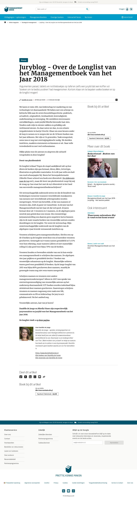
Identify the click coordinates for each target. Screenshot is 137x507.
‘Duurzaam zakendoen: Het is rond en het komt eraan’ (102, 216)
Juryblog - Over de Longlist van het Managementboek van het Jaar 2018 (60, 22)
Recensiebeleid (10, 459)
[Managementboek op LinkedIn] (63, 490)
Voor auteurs (9, 455)
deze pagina (44, 320)
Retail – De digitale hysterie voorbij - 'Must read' (101, 185)
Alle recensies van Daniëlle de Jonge (48, 358)
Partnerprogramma (11, 463)
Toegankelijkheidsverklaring (98, 483)
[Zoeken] (87, 9)
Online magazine (14, 22)
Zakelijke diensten (45, 434)
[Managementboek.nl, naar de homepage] (13, 11)
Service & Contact (117, 483)
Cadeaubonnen (44, 443)
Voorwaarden (9, 443)
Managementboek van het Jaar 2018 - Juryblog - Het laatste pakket (102, 199)
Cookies (65, 483)
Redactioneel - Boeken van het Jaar (101, 155)
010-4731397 (128, 17)
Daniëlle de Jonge (27, 100)
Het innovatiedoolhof (96, 135)
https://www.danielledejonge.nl (47, 353)
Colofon (46, 483)
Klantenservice (10, 430)
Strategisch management (29, 22)
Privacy (56, 483)
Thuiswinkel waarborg (13, 483)
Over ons (7, 434)
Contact (7, 439)
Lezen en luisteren (11, 451)
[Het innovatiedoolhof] (95, 120)
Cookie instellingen (78, 483)
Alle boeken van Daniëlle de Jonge (48, 355)
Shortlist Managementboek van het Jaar (101, 247)
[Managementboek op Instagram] (73, 490)
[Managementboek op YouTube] (68, 490)
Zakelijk (41, 430)
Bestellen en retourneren (13, 447)
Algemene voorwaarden (32, 483)
